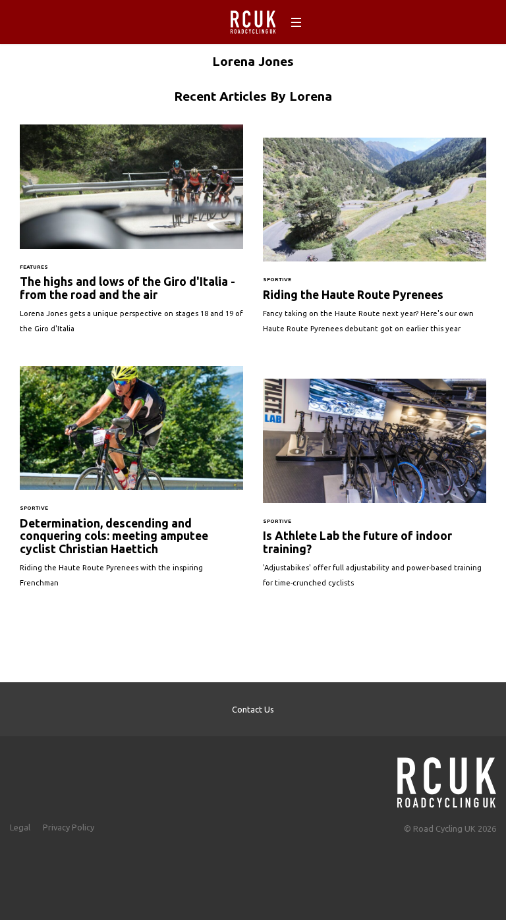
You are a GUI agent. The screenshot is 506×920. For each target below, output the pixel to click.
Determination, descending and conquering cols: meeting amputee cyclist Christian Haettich (131, 483)
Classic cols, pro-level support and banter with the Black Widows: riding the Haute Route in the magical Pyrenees (374, 242)
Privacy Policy (68, 827)
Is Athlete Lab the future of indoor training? (374, 490)
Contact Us (253, 709)
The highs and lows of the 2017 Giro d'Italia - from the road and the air (131, 235)
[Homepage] (446, 778)
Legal (20, 827)
